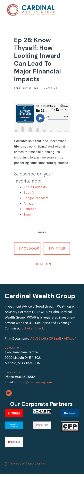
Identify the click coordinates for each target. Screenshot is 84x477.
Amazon (29, 203)
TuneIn (28, 214)
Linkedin (42, 264)
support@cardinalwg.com (33, 382)
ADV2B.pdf (38, 338)
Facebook (29, 248)
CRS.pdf (55, 338)
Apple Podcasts (35, 187)
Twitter (56, 248)
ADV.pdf (70, 338)
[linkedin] (9, 393)
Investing (50, 88)
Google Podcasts (35, 198)
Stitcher (29, 209)
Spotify (29, 192)
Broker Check (34, 328)
